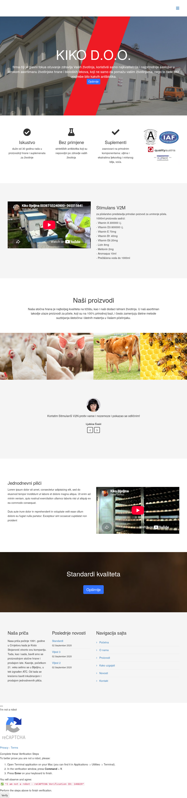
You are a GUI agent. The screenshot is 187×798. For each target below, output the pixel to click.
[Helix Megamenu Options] (177, 8)
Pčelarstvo (163, 360)
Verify (4, 795)
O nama (104, 650)
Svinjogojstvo (70, 360)
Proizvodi (104, 657)
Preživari (117, 360)
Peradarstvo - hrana (23, 360)
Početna (104, 642)
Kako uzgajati (107, 665)
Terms (14, 747)
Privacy (4, 747)
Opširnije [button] (93, 81)
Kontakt (103, 681)
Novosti (103, 673)
